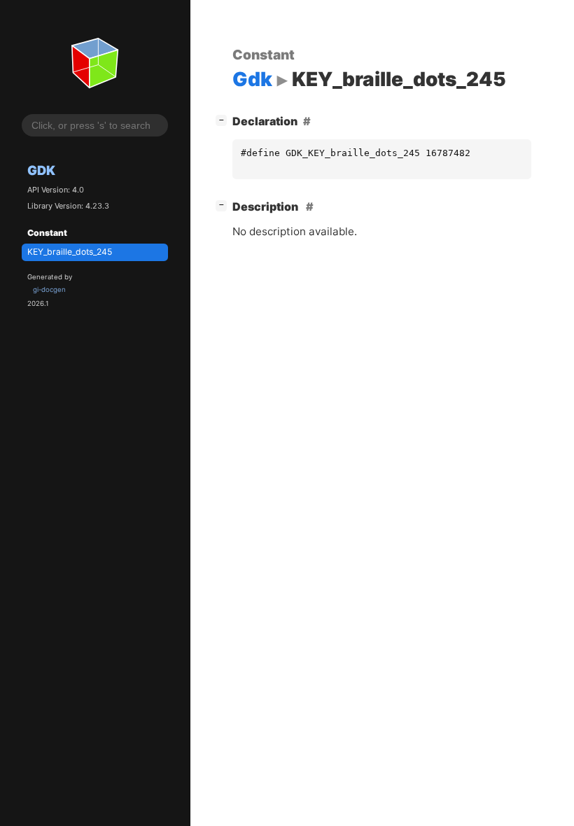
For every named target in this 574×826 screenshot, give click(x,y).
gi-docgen (49, 289)
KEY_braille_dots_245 (69, 251)
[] (224, 119)
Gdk (41, 170)
